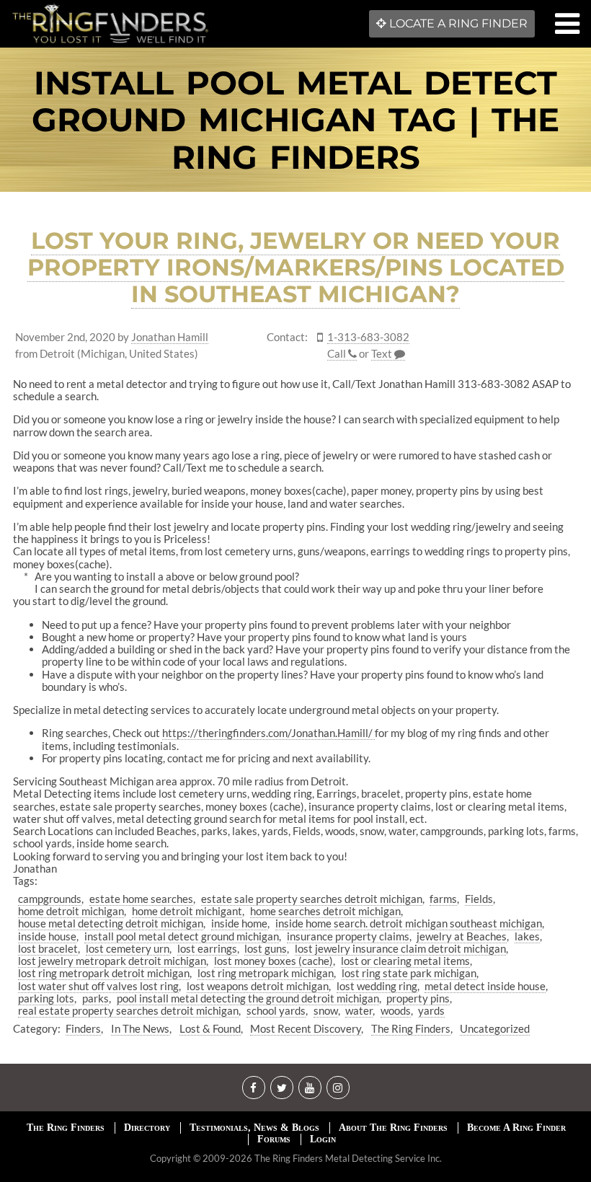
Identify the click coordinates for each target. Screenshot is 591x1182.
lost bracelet (48, 948)
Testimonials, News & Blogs (254, 1127)
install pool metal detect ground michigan (181, 936)
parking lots (46, 998)
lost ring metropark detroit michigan (104, 972)
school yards (276, 1010)
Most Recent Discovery (305, 1028)
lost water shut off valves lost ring (98, 985)
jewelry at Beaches (462, 936)
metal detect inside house (485, 985)
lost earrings (207, 948)
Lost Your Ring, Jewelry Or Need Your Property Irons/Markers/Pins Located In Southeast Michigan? (295, 267)
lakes (527, 936)
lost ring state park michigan (409, 972)
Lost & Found (210, 1028)
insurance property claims (348, 936)
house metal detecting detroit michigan (110, 923)
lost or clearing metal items (405, 960)
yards (431, 1010)
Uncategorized (495, 1028)
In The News (140, 1028)
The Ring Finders (410, 1028)
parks (95, 998)
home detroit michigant (187, 910)
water (359, 1010)
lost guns (265, 948)
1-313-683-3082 (368, 337)
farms (443, 898)
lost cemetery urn (127, 948)
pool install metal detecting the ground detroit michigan (248, 998)
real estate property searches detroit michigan (128, 1010)
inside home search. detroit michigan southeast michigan (408, 923)
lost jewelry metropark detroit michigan (112, 960)
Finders (83, 1028)
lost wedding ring (377, 985)
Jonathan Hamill (169, 337)
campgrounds (49, 898)
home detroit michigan (71, 910)
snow (326, 1010)
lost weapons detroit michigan (258, 985)
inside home (239, 923)
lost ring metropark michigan (265, 972)
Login (323, 1139)
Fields (479, 898)
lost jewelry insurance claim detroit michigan (400, 948)
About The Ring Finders (393, 1127)
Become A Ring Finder (516, 1127)
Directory (147, 1127)
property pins (418, 998)
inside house (47, 936)
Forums (273, 1139)
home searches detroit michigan (325, 910)
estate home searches (141, 898)
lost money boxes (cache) (273, 960)
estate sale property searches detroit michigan (311, 898)
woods (396, 1010)
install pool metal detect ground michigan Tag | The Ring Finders (295, 120)
